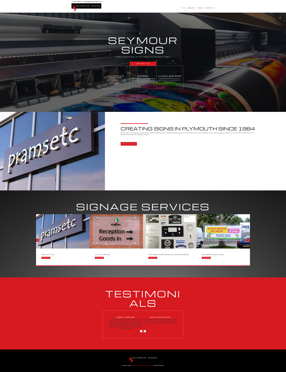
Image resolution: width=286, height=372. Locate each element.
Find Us (201, 8)
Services (191, 8)
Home (184, 8)
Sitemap (142, 365)
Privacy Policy (135, 365)
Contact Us (209, 8)
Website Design (149, 365)
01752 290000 (77, 1)
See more (45, 257)
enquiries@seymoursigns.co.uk (92, 1)
